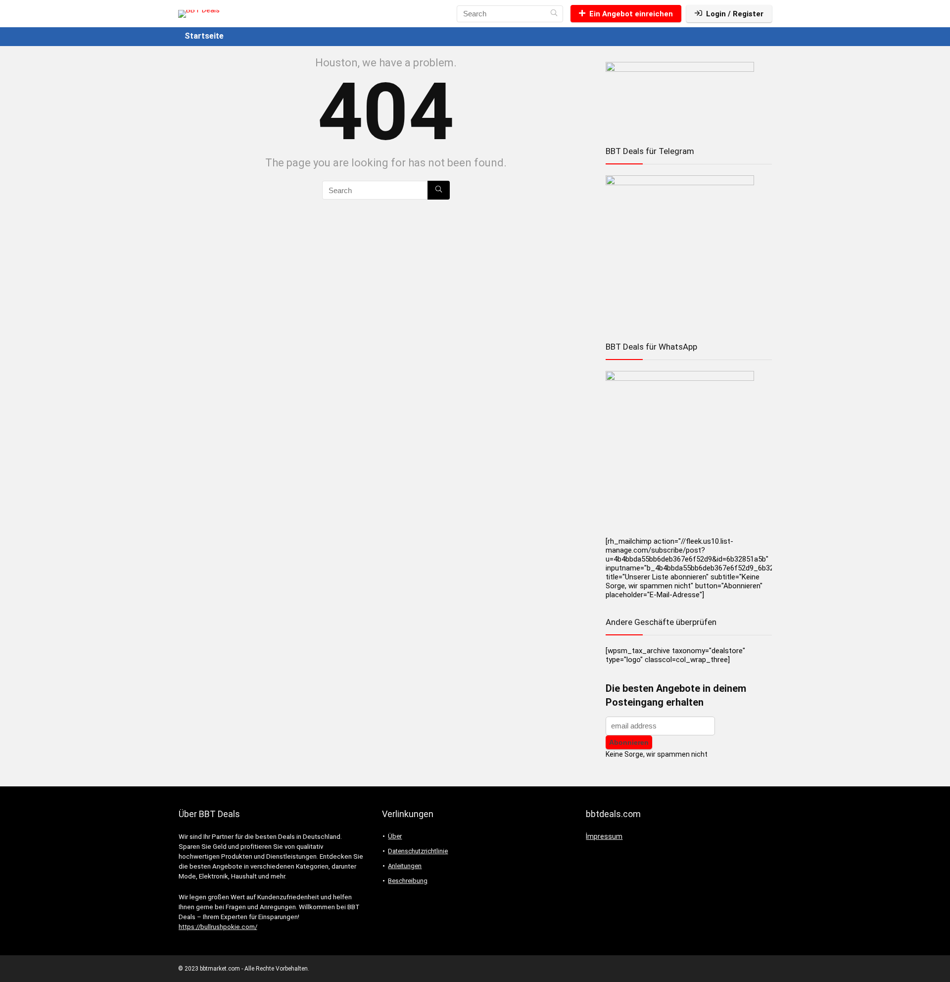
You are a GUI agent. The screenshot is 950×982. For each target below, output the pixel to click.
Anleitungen (405, 866)
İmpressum (604, 836)
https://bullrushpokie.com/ (218, 926)
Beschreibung (408, 880)
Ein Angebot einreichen (631, 13)
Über (395, 836)
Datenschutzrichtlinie (418, 851)
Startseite (204, 36)
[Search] (554, 13)
